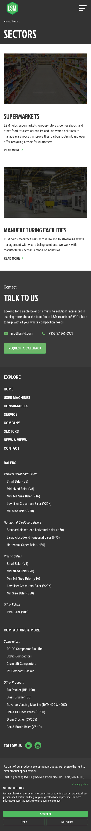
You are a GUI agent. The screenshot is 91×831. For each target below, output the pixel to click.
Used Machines (17, 397)
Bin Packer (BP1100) (21, 690)
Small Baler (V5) (17, 481)
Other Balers (12, 605)
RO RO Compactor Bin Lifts (25, 649)
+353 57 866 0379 (61, 333)
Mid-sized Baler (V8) (20, 489)
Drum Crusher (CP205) (22, 719)
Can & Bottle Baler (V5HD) (24, 727)
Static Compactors (19, 656)
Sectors (11, 431)
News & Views (15, 440)
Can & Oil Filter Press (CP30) (26, 712)
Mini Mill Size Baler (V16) (23, 496)
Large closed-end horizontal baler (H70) (33, 537)
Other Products (14, 682)
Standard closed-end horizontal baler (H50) (35, 530)
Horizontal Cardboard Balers (22, 522)
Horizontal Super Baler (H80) (26, 545)
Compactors (12, 641)
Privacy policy (80, 784)
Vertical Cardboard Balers (20, 474)
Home (7, 21)
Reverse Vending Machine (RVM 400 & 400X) (37, 705)
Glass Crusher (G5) (19, 697)
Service (10, 414)
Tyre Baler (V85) (18, 612)
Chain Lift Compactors (21, 664)
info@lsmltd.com (22, 333)
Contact (11, 448)
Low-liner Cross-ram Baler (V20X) (29, 504)
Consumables (16, 406)
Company (12, 423)
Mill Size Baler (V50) (20, 511)
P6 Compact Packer (20, 671)
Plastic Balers (13, 556)
